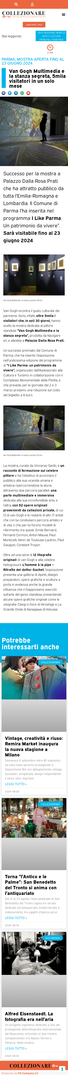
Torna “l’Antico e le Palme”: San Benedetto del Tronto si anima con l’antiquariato (31, 884)
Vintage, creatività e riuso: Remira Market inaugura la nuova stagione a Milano (34, 746)
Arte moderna (46, 32)
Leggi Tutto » (16, 783)
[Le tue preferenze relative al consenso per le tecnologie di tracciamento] (62, 1069)
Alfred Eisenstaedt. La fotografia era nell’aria (29, 1016)
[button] (63, 14)
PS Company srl (28, 1073)
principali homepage (51, 39)
